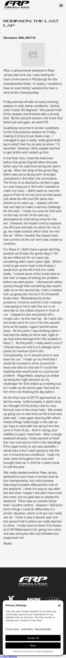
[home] (17, 5)
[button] (61, 5)
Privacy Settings (8, 656)
